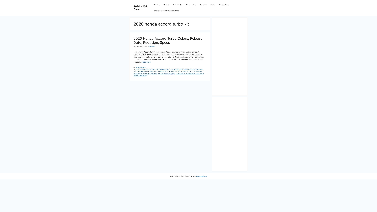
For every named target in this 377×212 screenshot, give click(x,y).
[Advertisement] (230, 56)
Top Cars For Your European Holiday (166, 11)
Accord (138, 67)
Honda (143, 67)
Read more (146, 62)
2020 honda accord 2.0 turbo (143, 71)
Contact (166, 5)
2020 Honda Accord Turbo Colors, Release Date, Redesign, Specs (168, 40)
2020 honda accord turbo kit (185, 73)
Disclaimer (203, 5)
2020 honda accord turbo (166, 73)
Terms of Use (177, 5)
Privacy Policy (224, 5)
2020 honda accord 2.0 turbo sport (145, 73)
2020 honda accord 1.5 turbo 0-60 (167, 69)
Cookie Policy (191, 5)
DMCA (213, 5)
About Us (156, 5)
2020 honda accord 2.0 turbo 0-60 (165, 71)
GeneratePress (201, 176)
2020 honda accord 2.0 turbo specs (190, 71)
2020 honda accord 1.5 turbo (145, 69)
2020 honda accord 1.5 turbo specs (192, 69)
